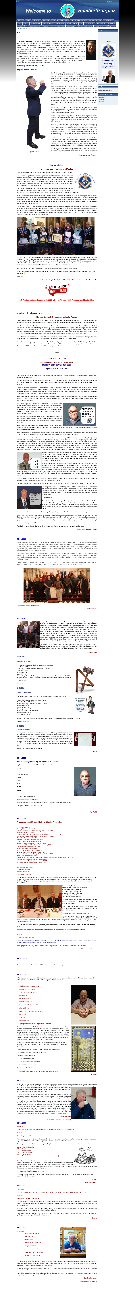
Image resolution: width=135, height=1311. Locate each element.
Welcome (21, 20)
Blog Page (46, 20)
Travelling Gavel (35, 23)
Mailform (101, 101)
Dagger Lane (99, 26)
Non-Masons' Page (95, 20)
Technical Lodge (49, 542)
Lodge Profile (22, 26)
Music (19, 23)
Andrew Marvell (25, 1091)
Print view (102, 98)
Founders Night (108, 20)
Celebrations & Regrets (85, 26)
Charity (26, 23)
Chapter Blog (60, 23)
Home (28, 28)
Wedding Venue (110, 26)
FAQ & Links (111, 23)
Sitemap (101, 99)
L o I (81, 23)
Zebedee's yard (52, 648)
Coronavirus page (63, 20)
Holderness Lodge (39, 1091)
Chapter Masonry (48, 23)
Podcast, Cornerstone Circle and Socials (40, 26)
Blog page (51, 965)
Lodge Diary (36, 20)
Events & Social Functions (79, 20)
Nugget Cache (59, 26)
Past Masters (101, 23)
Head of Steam (85, 644)
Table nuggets (71, 26)
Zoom (53, 20)
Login (18, 1)
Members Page (89, 23)
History (28, 20)
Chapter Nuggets (72, 23)
